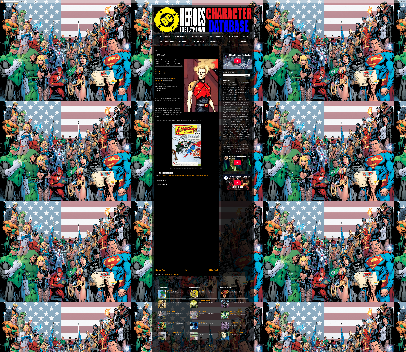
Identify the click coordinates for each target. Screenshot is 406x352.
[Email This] (164, 173)
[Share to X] (168, 173)
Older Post (213, 270)
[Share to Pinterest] (172, 173)
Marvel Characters (216, 41)
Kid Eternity (202, 322)
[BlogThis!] (166, 173)
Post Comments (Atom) (171, 274)
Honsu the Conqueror (238, 332)
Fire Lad (177, 175)
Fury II (232, 290)
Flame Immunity (160, 72)
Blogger (211, 346)
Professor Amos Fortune (236, 323)
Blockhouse (202, 311)
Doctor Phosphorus (205, 301)
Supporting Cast (216, 36)
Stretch (201, 332)
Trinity (169, 290)
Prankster (171, 322)
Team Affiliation (181, 36)
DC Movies (183, 41)
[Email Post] (159, 173)
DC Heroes (170, 175)
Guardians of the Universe (236, 312)
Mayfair (197, 175)
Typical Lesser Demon (175, 332)
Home (187, 270)
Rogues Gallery (198, 36)
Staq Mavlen (204, 175)
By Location (233, 36)
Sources (242, 41)
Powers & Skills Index (165, 41)
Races (245, 36)
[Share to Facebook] (170, 173)
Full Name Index (163, 36)
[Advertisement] (186, 251)
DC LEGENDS (198, 41)
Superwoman (171, 311)
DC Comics (162, 175)
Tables (231, 41)
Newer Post (160, 270)
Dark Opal (233, 301)
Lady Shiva (170, 301)
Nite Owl (201, 290)
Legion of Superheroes (187, 175)
